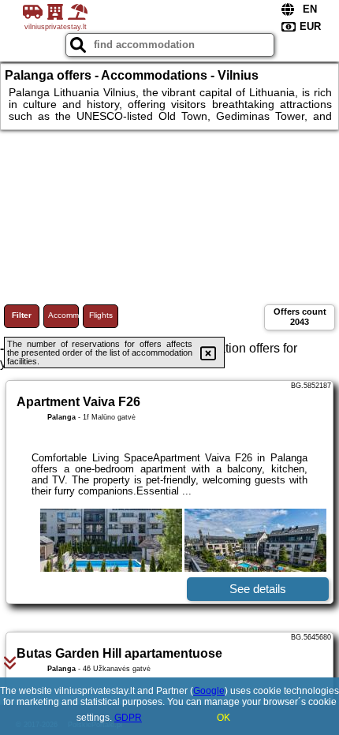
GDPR (128, 717)
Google (209, 690)
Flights (101, 315)
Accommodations (63, 315)
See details (257, 588)
